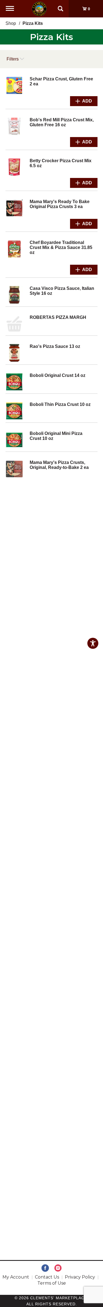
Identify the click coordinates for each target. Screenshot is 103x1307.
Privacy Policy (80, 1277)
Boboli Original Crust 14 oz (57, 375)
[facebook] (45, 1268)
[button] (84, 101)
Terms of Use (51, 1283)
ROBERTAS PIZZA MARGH (58, 317)
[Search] (60, 6)
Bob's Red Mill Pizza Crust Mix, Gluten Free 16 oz (62, 122)
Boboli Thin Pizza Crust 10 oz (60, 404)
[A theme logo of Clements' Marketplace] (39, 8)
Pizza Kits (33, 23)
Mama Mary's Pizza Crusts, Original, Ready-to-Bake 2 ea (59, 465)
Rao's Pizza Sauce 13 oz (55, 346)
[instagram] (58, 1268)
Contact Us (47, 1277)
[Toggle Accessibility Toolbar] (93, 643)
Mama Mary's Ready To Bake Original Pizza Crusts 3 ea (60, 204)
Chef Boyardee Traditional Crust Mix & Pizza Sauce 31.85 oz (61, 247)
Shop (10, 23)
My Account (15, 1277)
